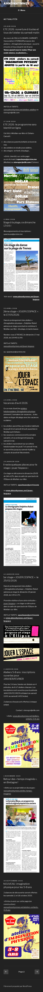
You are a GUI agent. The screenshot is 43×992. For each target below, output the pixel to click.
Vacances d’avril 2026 (15, 403)
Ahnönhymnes (17, 3)
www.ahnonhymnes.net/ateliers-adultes (20, 110)
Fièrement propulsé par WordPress (18, 986)
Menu (22, 10)
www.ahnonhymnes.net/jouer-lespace (19, 346)
